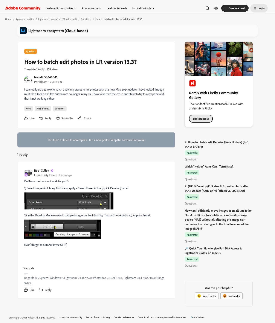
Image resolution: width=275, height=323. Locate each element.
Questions (86, 19)
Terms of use (92, 317)
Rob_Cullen (41, 170)
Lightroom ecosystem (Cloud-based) (57, 19)
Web (28, 108)
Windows (60, 108)
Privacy (106, 317)
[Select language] (216, 8)
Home (8, 19)
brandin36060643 (45, 77)
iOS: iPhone (43, 108)
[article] (96, 230)
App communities (25, 19)
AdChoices (199, 317)
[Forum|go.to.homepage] (23, 8)
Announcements (91, 8)
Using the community (70, 317)
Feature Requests (117, 8)
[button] (235, 8)
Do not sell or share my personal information (162, 317)
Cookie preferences (124, 317)
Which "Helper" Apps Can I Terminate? (209, 166)
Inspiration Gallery (143, 8)
